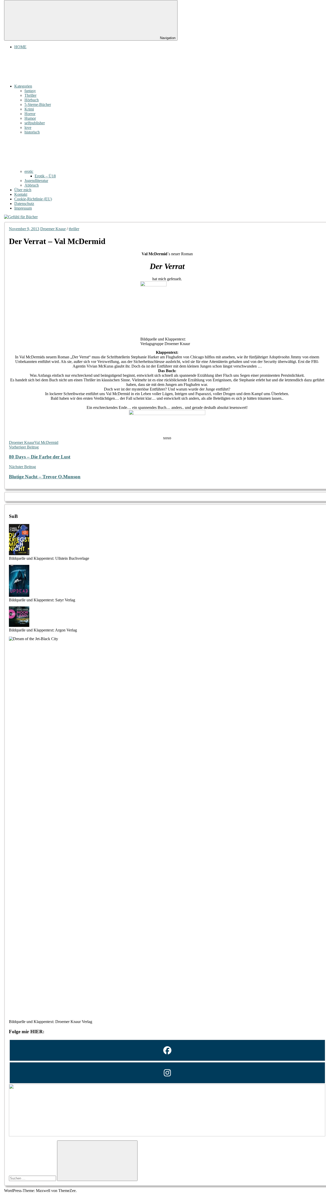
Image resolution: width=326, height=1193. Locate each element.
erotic (28, 171)
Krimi (29, 109)
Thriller (30, 95)
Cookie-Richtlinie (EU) (33, 199)
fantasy (30, 91)
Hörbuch (31, 100)
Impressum (23, 208)
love (27, 127)
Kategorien (23, 86)
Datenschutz (24, 203)
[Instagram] (167, 1072)
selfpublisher (34, 123)
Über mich (22, 190)
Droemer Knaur (53, 229)
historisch (32, 132)
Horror (29, 114)
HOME (20, 47)
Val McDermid (46, 442)
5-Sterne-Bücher (37, 104)
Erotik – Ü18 (45, 176)
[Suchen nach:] (33, 1178)
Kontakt (20, 194)
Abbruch (31, 185)
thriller (74, 229)
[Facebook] (167, 1050)
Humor (30, 118)
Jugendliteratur (36, 180)
